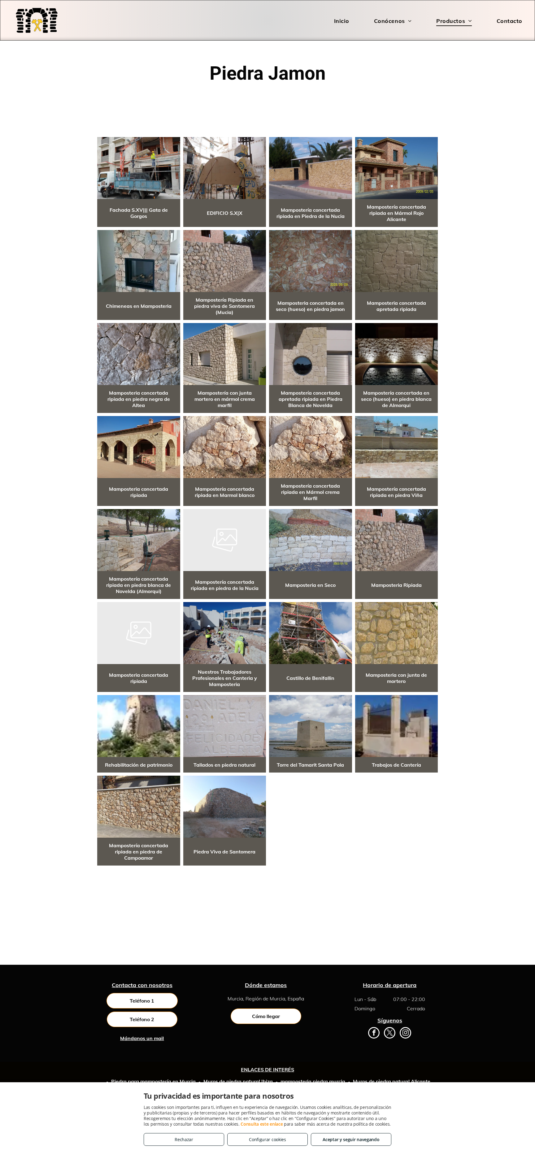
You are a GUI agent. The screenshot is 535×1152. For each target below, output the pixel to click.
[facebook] (374, 1033)
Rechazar (184, 1139)
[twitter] (389, 1033)
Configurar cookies (267, 1139)
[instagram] (405, 1033)
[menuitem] (329, 21)
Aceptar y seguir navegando (351, 1139)
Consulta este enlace (262, 1124)
